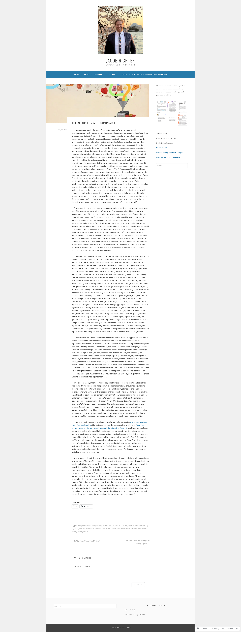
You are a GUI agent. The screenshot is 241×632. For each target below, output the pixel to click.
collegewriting (97, 525)
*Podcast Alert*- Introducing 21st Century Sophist (137, 542)
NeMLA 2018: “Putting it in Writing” (86, 541)
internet (91, 529)
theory (144, 529)
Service (124, 74)
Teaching (111, 74)
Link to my (168, 157)
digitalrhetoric (82, 529)
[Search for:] (172, 166)
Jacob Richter (120, 60)
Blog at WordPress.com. (120, 628)
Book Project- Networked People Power (149, 74)
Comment (138, 585)
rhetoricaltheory (118, 529)
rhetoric (108, 529)
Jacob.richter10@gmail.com (135, 614)
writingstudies (83, 532)
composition (119, 525)
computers (128, 525)
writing (74, 532)
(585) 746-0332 (130, 610)
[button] (161, 107)
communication (108, 525)
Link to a (169, 152)
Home (76, 74)
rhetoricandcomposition (132, 529)
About (86, 74)
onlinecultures (100, 529)
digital (74, 529)
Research (98, 74)
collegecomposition (84, 525)
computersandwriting (140, 525)
